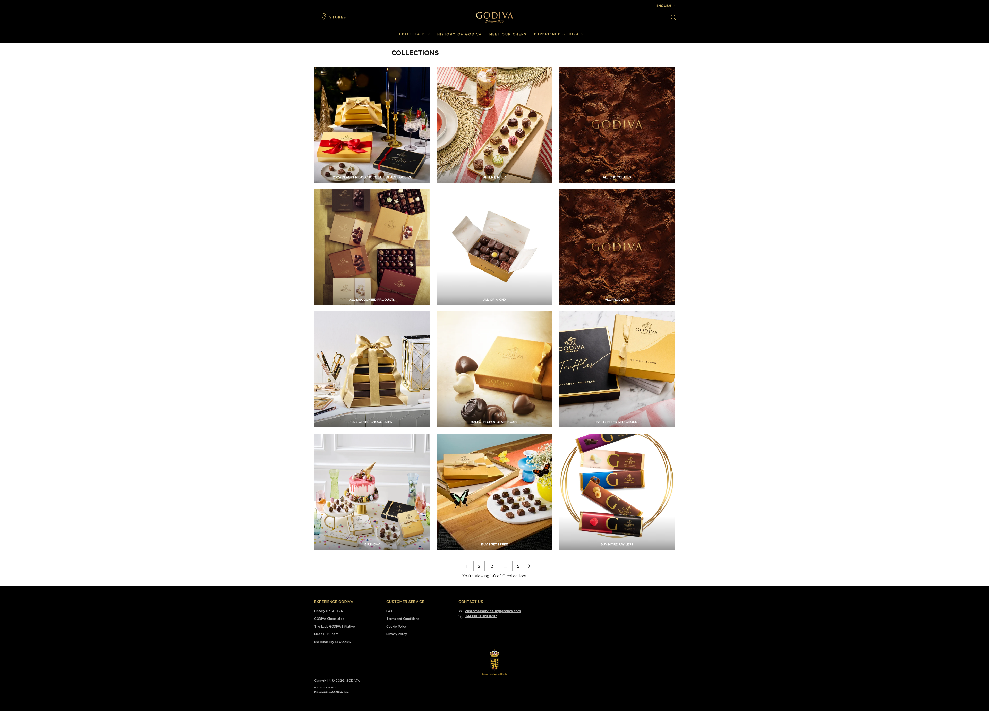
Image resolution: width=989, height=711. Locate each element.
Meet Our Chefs (326, 634)
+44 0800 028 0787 (481, 616)
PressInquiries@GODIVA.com (331, 692)
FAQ (389, 611)
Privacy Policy (396, 634)
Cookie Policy (396, 626)
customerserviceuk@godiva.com (493, 611)
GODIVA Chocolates (329, 618)
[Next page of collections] (529, 566)
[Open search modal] (673, 17)
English (663, 5)
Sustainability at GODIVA (332, 642)
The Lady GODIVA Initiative (334, 626)
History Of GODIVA (328, 611)
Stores (337, 17)
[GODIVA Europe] (494, 17)
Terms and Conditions (402, 618)
